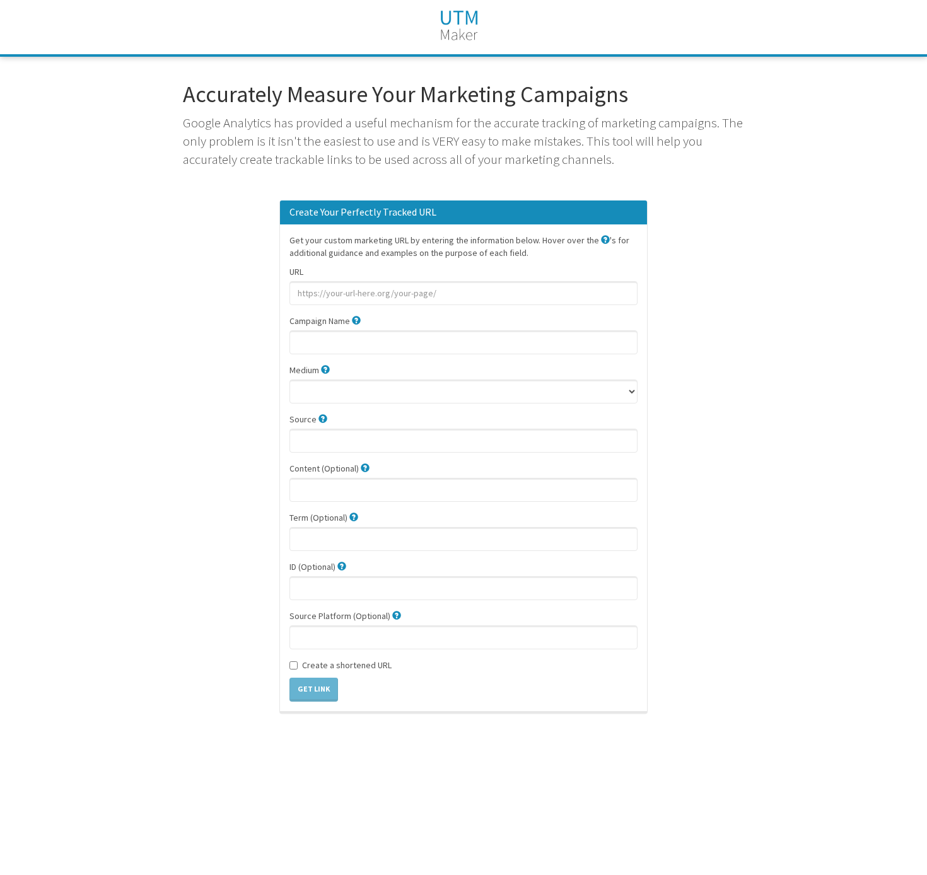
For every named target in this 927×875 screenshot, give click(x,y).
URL (296, 271)
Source (303, 419)
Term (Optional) (319, 517)
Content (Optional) (325, 468)
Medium (305, 370)
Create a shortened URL (347, 665)
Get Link (314, 688)
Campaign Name (320, 321)
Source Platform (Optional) (340, 616)
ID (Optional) (313, 566)
